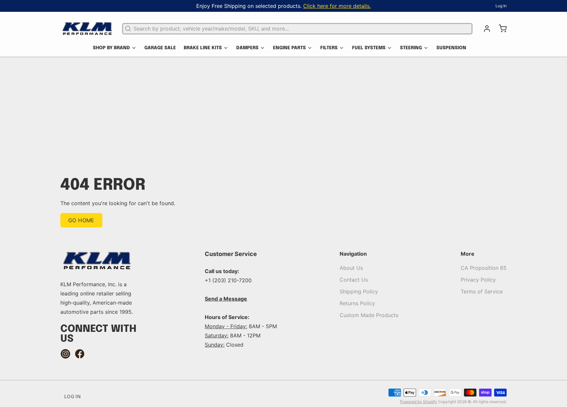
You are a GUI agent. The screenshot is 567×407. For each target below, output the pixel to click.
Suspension (451, 48)
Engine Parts (289, 48)
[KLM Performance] (87, 28)
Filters (329, 48)
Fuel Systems (369, 48)
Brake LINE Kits (203, 48)
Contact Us (354, 279)
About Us (351, 268)
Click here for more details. (337, 6)
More (467, 253)
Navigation (353, 253)
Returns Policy (357, 303)
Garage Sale (160, 48)
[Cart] (500, 28)
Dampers (247, 48)
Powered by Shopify (418, 401)
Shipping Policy (359, 291)
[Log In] (484, 28)
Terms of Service (482, 291)
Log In (501, 5)
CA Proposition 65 (484, 268)
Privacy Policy (478, 279)
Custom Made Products (369, 315)
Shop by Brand (111, 48)
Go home (81, 220)
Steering (411, 48)
